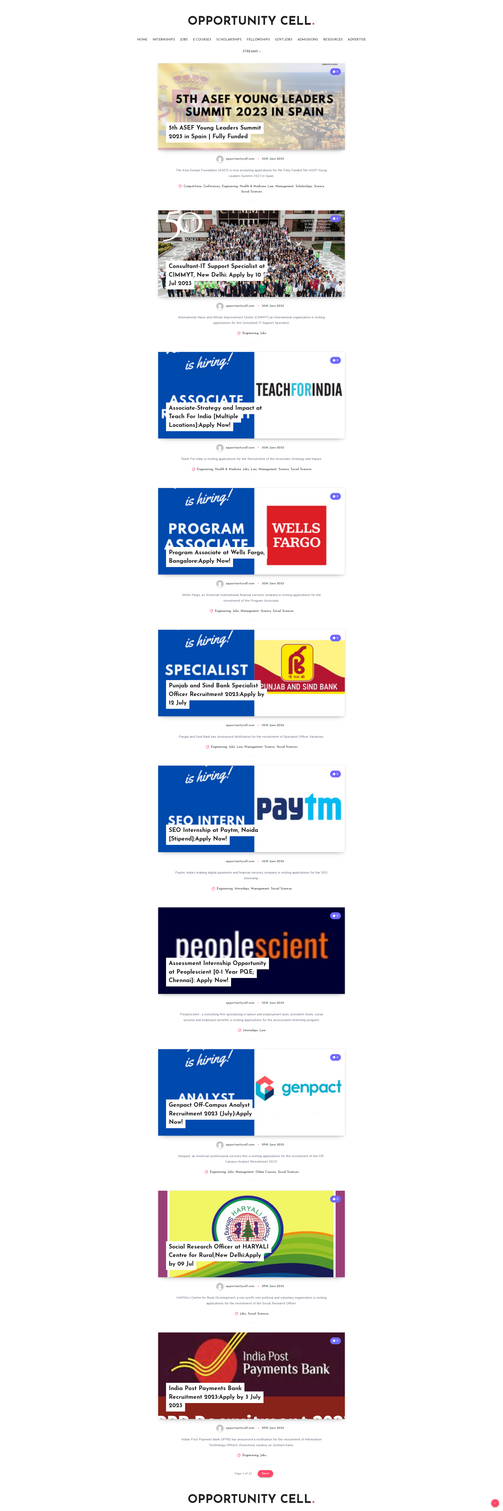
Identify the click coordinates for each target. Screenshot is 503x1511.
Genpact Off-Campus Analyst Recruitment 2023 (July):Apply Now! (210, 1113)
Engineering (230, 186)
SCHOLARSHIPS (228, 39)
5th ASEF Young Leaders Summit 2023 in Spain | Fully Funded (215, 132)
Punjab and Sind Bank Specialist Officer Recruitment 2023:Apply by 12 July (216, 694)
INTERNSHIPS (164, 39)
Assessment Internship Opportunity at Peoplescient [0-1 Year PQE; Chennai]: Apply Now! (217, 972)
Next (265, 1473)
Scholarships (304, 186)
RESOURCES (333, 39)
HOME (142, 39)
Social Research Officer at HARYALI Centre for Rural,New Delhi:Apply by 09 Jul (219, 1255)
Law (271, 186)
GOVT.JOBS (283, 39)
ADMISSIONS (307, 39)
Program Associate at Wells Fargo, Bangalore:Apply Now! (217, 557)
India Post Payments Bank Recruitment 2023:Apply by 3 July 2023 (215, 1397)
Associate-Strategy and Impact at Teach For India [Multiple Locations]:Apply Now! (215, 416)
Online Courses (266, 1172)
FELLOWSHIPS (258, 39)
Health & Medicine (253, 186)
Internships (242, 888)
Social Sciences (251, 191)
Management (284, 186)
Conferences (211, 186)
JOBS (184, 39)
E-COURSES (202, 39)
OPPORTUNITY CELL (249, 22)
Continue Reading (326, 138)
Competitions (193, 186)
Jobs (263, 333)
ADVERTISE (357, 39)
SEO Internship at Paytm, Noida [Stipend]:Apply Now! (213, 834)
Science (319, 186)
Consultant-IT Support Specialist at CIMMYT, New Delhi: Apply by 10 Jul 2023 (217, 275)
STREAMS (250, 51)
